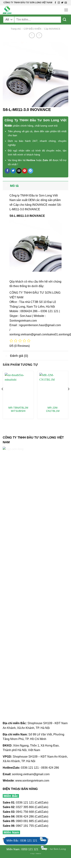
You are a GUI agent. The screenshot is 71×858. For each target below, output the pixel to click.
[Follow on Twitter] (62, 2)
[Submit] (64, 19)
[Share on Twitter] (13, 171)
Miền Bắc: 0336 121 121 (22, 840)
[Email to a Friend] (19, 171)
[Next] (68, 396)
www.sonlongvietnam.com (32, 780)
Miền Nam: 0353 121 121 (22, 849)
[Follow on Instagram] (59, 2)
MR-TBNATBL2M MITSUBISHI (18, 409)
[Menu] (66, 9)
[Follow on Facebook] (55, 2)
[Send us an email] (66, 2)
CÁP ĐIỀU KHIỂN (32, 29)
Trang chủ (16, 29)
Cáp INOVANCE (52, 29)
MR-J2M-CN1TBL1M (53, 409)
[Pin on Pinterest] (24, 171)
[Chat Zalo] (44, 840)
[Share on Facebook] (7, 171)
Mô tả (14, 186)
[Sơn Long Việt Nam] (21, 10)
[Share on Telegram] (30, 171)
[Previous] (2, 396)
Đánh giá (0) (19, 356)
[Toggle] (6, 186)
